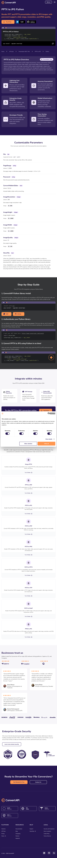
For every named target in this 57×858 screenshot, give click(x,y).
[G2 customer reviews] (48, 663)
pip (13, 306)
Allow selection (28, 443)
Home (2, 51)
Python (47, 51)
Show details (48, 439)
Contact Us (38, 782)
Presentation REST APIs (24, 51)
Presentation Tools (47, 59)
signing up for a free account (27, 323)
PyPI (7, 314)
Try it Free (8, 22)
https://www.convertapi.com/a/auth (33, 333)
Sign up (48, 2)
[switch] (21, 433)
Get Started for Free (18, 782)
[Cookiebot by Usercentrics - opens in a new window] (48, 413)
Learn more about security (12, 744)
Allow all (46, 443)
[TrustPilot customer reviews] (28, 663)
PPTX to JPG (38, 51)
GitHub (19, 314)
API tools (11, 51)
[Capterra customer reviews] (9, 663)
